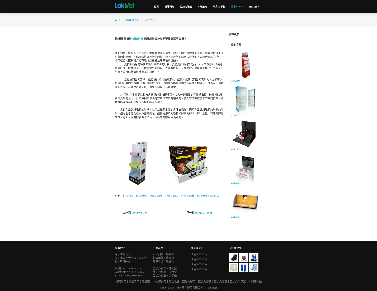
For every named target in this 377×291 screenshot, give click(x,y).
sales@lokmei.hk (134, 275)
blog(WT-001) (199, 254)
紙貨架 (146, 281)
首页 (156, 6)
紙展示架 (144, 53)
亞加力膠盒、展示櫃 (165, 275)
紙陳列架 (169, 6)
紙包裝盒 (174, 281)
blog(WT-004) (199, 269)
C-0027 (235, 81)
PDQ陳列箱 (159, 281)
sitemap (212, 287)
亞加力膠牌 (187, 196)
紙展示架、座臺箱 (163, 257)
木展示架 (202, 6)
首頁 (117, 20)
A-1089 (235, 183)
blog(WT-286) (203, 212)
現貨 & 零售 (219, 6)
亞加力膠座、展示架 (165, 272)
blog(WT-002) (199, 259)
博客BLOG (237, 6)
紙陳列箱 (213, 196)
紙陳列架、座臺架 (163, 254)
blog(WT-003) (199, 264)
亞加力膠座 (171, 196)
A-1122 (235, 149)
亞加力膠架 (186, 6)
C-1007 (235, 115)
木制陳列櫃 (255, 281)
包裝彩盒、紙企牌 (163, 261)
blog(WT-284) (140, 212)
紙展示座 (202, 196)
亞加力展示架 (238, 281)
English (254, 6)
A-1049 (235, 217)
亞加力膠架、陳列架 (165, 268)
